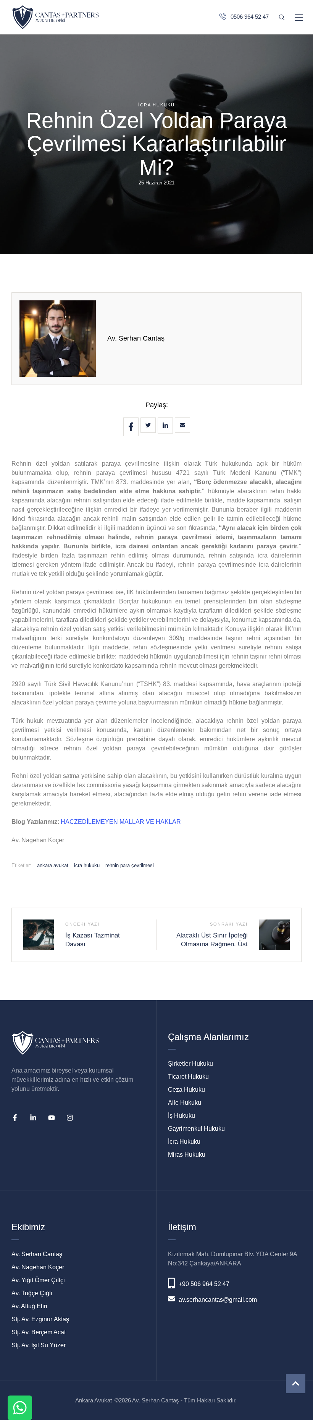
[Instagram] (69, 1117)
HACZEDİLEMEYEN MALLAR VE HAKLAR (121, 821)
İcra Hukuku (184, 1141)
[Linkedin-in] (33, 1117)
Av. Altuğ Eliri (29, 1306)
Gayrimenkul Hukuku (196, 1128)
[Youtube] (51, 1117)
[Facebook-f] (14, 1117)
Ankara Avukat (93, 1400)
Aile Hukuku (184, 1102)
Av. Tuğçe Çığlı (31, 1293)
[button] (295, 1383)
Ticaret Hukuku (188, 1076)
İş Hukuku (181, 1115)
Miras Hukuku (186, 1154)
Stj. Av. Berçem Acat (38, 1332)
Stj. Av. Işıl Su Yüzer (38, 1345)
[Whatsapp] (20, 1408)
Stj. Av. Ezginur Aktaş (40, 1319)
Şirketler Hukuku (190, 1063)
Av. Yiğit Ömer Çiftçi (38, 1280)
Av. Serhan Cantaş (136, 338)
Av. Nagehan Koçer (37, 1267)
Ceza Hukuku (186, 1089)
